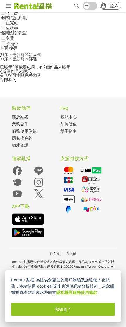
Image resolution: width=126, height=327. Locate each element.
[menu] (8, 6)
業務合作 (20, 124)
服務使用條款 (24, 131)
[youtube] (17, 197)
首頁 (4, 48)
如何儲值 (68, 124)
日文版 (54, 254)
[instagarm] (38, 186)
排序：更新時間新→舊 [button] (20, 55)
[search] (76, 5)
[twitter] (38, 197)
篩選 (33, 59)
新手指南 (68, 131)
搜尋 (13, 48)
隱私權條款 (22, 138)
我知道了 (63, 309)
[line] (38, 174)
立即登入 (8, 80)
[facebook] (17, 174)
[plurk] (17, 186)
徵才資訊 (20, 145)
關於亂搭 (20, 117)
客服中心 (68, 117)
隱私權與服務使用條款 (76, 292)
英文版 (71, 254)
